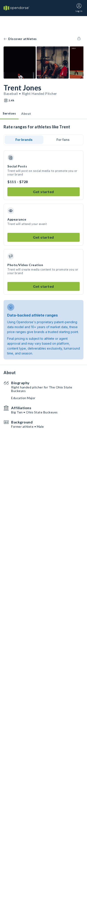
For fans (63, 140)
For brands (24, 140)
